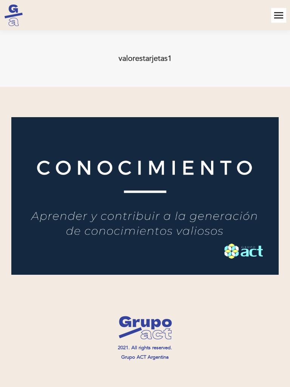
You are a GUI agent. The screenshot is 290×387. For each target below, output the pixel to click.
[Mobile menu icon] (278, 15)
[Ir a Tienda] (278, 375)
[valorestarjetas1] (145, 196)
